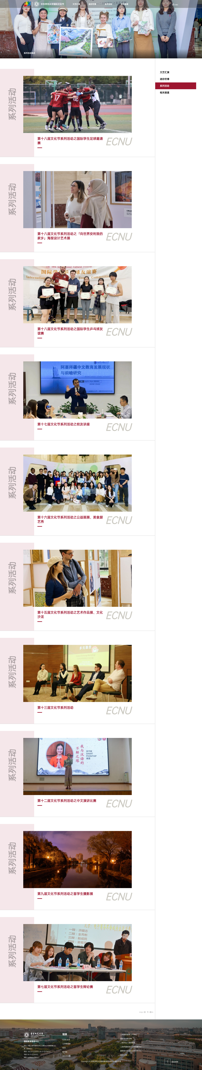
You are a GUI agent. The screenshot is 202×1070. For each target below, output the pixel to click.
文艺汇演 (76, 4)
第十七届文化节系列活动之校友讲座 (63, 424)
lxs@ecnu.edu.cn (33, 1057)
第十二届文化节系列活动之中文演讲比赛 (66, 801)
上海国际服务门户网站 (128, 1034)
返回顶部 (175, 1062)
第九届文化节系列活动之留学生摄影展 (65, 894)
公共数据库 (66, 1044)
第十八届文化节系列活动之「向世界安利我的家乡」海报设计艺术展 (70, 236)
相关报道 (124, 4)
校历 (64, 1048)
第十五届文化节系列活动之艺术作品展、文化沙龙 (70, 614)
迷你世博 (92, 4)
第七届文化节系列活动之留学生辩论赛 (65, 987)
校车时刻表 (66, 1056)
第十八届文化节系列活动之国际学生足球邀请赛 (70, 140)
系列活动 (108, 4)
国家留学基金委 (126, 1039)
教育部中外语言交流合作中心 (131, 1051)
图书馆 (64, 1052)
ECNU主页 (66, 1040)
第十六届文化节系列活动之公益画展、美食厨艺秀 (70, 519)
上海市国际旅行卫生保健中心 (131, 1047)
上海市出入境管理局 (127, 1043)
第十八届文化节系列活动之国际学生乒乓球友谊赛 (70, 331)
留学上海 (123, 1055)
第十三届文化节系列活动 (55, 707)
